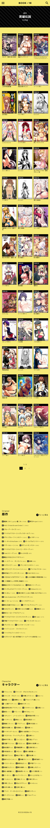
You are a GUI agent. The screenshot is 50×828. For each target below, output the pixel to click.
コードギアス (28, 601)
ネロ (19, 751)
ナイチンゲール (10, 732)
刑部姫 (20, 728)
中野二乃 (8, 783)
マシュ (8, 692)
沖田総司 (8, 751)
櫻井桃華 (22, 767)
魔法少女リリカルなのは (14, 585)
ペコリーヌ (9, 763)
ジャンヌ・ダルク (12, 696)
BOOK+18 (28, 812)
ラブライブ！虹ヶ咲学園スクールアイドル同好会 (22, 637)
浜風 (41, 708)
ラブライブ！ (10, 565)
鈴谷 (19, 720)
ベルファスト (21, 775)
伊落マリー (35, 763)
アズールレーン (11, 545)
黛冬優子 (38, 759)
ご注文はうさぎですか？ (14, 577)
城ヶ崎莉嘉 (9, 771)
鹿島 (7, 700)
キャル (34, 783)
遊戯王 (41, 609)
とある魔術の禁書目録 (37, 577)
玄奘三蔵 (20, 787)
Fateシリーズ (10, 553)
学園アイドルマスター (13, 621)
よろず (34, 537)
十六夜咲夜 (37, 771)
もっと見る (43, 515)
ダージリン (9, 795)
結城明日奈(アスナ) (12, 708)
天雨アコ (8, 755)
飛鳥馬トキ (23, 771)
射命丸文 (22, 763)
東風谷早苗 (33, 716)
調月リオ (31, 791)
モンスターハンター (25, 625)
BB (40, 696)
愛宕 (7, 712)
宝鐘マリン (9, 743)
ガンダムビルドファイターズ (15, 589)
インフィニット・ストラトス (15, 629)
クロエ (21, 743)
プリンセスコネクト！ (29, 565)
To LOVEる (26, 553)
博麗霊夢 (20, 747)
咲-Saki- (39, 617)
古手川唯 (8, 787)
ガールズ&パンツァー (34, 541)
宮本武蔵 (8, 728)
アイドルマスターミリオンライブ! (17, 617)
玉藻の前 (33, 747)
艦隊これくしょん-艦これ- (15, 521)
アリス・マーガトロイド (14, 791)
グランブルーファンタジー (15, 537)
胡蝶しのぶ (35, 767)
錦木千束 (8, 739)
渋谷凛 (32, 755)
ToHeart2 (36, 589)
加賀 (31, 736)
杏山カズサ (21, 783)
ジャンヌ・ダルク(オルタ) (26, 692)
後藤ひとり (9, 767)
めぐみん (29, 712)
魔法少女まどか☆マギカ (14, 557)
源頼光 (18, 700)
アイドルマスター (38, 569)
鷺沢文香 (33, 724)
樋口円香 (8, 799)
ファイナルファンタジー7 (14, 633)
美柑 (21, 795)
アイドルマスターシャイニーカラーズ (18, 549)
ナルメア (31, 795)
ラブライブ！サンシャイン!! (15, 569)
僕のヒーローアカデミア (14, 613)
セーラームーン (11, 601)
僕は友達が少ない (12, 605)
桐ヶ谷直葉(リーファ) (30, 732)
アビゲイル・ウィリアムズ (14, 736)
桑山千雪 (20, 755)
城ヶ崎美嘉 (31, 751)
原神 (32, 561)
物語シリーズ (34, 585)
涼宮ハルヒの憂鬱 (25, 609)
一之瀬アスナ (10, 704)
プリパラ (9, 625)
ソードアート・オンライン (15, 561)
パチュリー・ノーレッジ (14, 716)
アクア (21, 724)
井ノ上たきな (36, 775)
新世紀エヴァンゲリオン (14, 573)
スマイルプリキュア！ (32, 605)
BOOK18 (25, 3)
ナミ (17, 712)
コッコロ (20, 739)
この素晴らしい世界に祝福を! (16, 581)
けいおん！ (9, 593)
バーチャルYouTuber (13, 541)
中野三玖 (33, 779)
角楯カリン (25, 759)
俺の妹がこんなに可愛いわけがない (33, 593)
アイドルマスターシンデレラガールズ (19, 533)
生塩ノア (33, 739)
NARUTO (9, 609)
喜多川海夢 (34, 743)
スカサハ (29, 708)
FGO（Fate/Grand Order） (16, 525)
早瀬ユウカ (28, 696)
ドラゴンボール (33, 621)
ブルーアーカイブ (12, 529)
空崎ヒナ (20, 779)
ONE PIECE (33, 573)
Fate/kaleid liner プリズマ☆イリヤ (18, 597)
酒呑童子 (8, 747)
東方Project (36, 521)
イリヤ (8, 720)
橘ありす (25, 704)
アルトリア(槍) (33, 700)
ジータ (7, 775)
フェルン (8, 779)
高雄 (30, 728)
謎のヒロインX (10, 759)
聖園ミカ (9, 724)
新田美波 (30, 720)
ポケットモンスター (30, 545)
